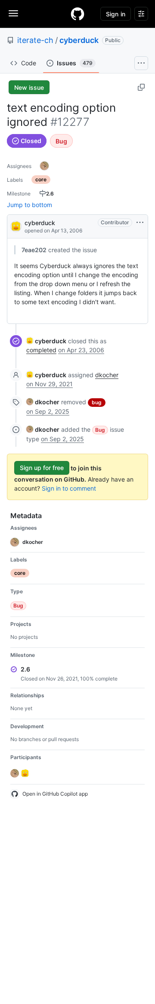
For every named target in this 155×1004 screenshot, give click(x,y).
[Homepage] (77, 14)
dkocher (106, 374)
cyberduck (79, 40)
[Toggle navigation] (13, 13)
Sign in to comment (69, 488)
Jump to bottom (29, 204)
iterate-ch (35, 40)
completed (41, 350)
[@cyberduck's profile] (16, 225)
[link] (46, 340)
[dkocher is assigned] (44, 166)
